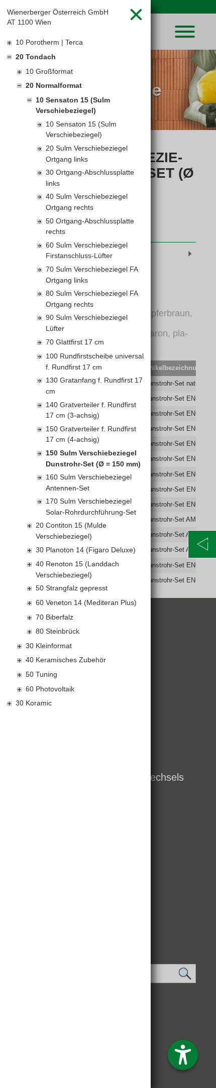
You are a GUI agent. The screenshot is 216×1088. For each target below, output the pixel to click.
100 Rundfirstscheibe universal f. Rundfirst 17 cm (95, 361)
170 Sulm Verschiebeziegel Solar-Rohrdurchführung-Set (91, 506)
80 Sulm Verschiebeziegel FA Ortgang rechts (92, 298)
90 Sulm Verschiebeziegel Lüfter (87, 322)
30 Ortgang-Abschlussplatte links (90, 177)
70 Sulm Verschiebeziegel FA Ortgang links (92, 274)
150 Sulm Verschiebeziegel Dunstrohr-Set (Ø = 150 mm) (93, 458)
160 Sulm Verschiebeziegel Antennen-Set (89, 482)
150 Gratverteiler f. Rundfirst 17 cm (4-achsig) (91, 434)
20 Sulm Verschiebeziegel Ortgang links (87, 153)
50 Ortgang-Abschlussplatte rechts (90, 226)
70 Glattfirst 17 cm (75, 342)
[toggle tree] (75, 43)
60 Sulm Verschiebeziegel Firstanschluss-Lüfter (87, 250)
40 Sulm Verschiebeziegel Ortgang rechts (87, 201)
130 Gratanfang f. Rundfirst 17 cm (94, 385)
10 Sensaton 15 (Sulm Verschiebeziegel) (81, 129)
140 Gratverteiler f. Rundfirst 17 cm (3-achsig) (91, 410)
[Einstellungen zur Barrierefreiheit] (183, 1055)
